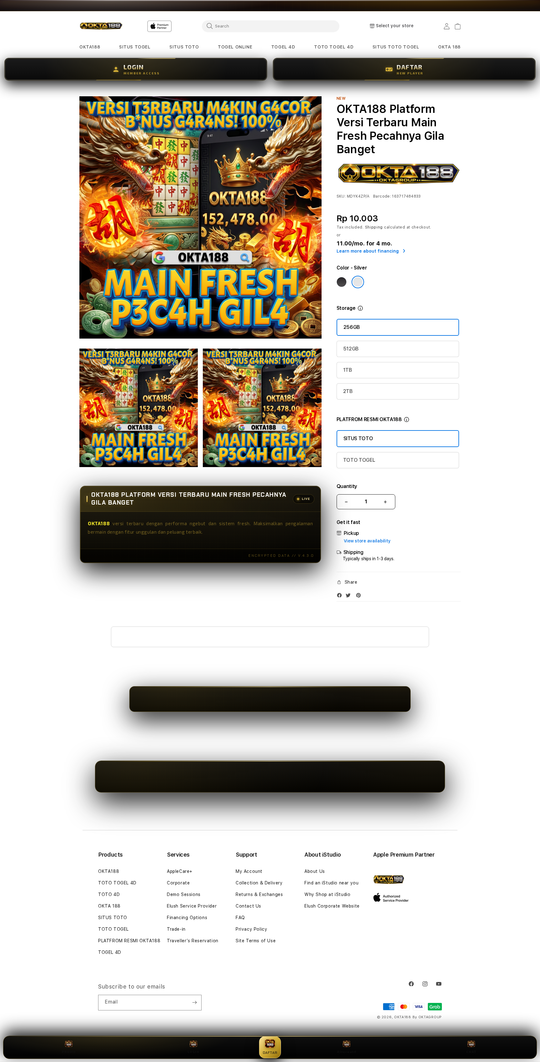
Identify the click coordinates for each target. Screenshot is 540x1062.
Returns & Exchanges (259, 894)
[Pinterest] (360, 596)
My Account (249, 871)
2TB (348, 391)
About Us (314, 871)
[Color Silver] (358, 282)
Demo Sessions (184, 894)
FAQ (240, 917)
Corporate (178, 882)
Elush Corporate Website (332, 905)
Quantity (347, 486)
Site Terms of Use (256, 940)
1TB (347, 370)
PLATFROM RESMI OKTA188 (129, 940)
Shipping (374, 227)
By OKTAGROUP (427, 1017)
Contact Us (248, 905)
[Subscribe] (194, 1002)
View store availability (367, 540)
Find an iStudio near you (331, 882)
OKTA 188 (109, 905)
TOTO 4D (109, 894)
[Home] (101, 26)
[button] (89, 47)
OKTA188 (108, 871)
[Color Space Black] (342, 282)
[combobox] (270, 26)
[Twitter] (349, 596)
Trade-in (176, 929)
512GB (351, 349)
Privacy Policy (251, 929)
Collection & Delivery (259, 882)
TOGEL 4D (109, 952)
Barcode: (382, 196)
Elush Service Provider (192, 905)
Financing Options (187, 917)
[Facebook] (341, 596)
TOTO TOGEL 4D (117, 882)
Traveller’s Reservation (192, 940)
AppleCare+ (179, 871)
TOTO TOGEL (359, 460)
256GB (351, 327)
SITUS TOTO (358, 438)
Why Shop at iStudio (327, 894)
